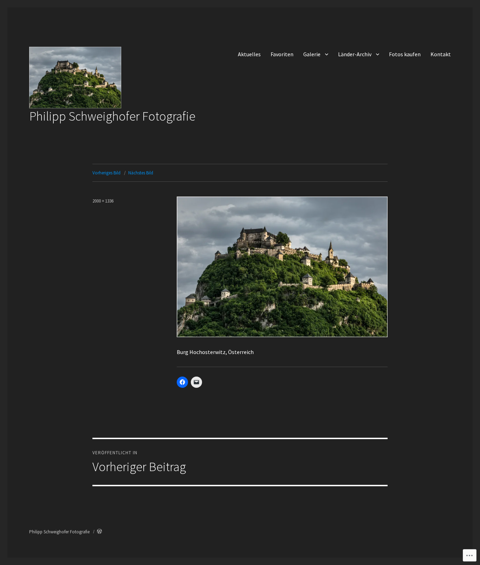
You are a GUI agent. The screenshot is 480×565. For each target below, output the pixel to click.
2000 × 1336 (102, 201)
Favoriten (282, 54)
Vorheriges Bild (106, 173)
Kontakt (440, 54)
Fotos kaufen (405, 54)
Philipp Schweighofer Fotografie (112, 116)
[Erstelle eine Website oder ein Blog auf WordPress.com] (99, 532)
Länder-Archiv (354, 54)
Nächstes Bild (140, 173)
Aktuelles (249, 54)
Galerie (311, 54)
